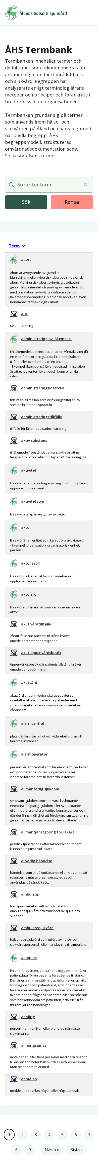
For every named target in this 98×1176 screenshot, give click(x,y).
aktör (26, 527)
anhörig (28, 1016)
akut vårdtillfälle (36, 624)
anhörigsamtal (34, 1045)
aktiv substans (34, 440)
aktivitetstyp (32, 501)
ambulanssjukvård (37, 927)
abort (26, 259)
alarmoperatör (34, 754)
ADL (24, 313)
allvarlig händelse (36, 861)
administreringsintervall (42, 388)
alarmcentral (32, 723)
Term (17, 246)
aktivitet (28, 470)
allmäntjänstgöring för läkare (47, 832)
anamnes (29, 957)
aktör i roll (30, 563)
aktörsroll (29, 594)
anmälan (29, 1079)
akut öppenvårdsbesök (41, 652)
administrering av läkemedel (46, 338)
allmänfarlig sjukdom (40, 789)
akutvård (29, 682)
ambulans (30, 894)
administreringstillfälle (41, 416)
